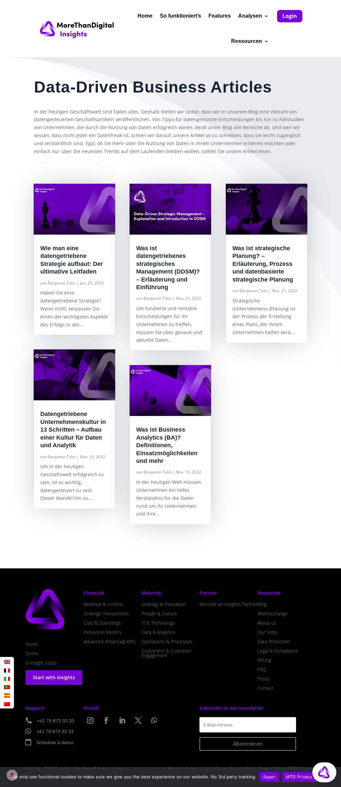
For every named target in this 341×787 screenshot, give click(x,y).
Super (269, 776)
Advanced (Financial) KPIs (110, 641)
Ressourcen (246, 41)
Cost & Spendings (102, 623)
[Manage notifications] (12, 775)
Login (289, 16)
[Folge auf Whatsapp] (154, 720)
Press (263, 679)
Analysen (250, 16)
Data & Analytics (158, 632)
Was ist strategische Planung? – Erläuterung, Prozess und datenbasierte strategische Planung (262, 264)
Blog (261, 604)
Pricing (264, 660)
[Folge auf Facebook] (106, 720)
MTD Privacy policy (306, 776)
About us (266, 623)
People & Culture (159, 613)
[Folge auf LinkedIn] (122, 720)
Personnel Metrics (103, 632)
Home (145, 16)
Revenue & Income (103, 604)
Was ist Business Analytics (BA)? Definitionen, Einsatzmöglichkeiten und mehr (166, 445)
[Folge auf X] (138, 720)
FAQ (261, 669)
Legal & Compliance (277, 651)
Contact (265, 688)
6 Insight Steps (41, 663)
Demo (32, 653)
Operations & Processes (167, 641)
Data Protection (273, 641)
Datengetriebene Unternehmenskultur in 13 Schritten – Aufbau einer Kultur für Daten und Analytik (73, 430)
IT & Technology (158, 623)
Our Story (267, 632)
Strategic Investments (106, 613)
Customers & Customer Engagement (166, 653)
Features (219, 16)
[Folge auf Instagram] (90, 720)
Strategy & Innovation (164, 604)
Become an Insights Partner (228, 604)
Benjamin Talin (62, 283)
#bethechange (272, 613)
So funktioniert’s (180, 16)
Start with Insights (54, 677)
